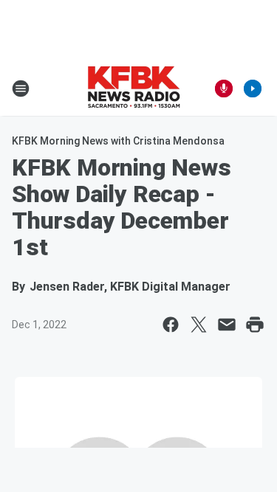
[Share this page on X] (198, 324)
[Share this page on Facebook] (170, 324)
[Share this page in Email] (226, 324)
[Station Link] (133, 88)
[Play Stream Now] (252, 88)
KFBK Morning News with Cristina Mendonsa (118, 141)
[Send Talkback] (224, 88)
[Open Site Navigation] (21, 88)
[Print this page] (254, 324)
